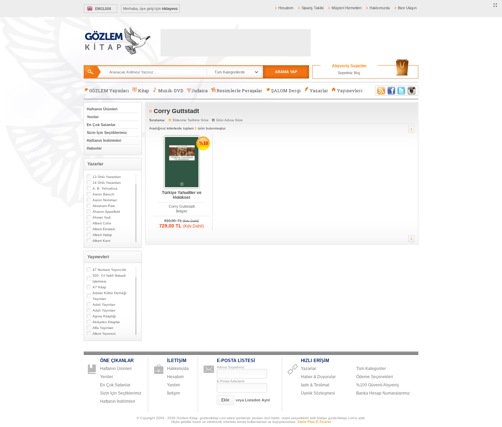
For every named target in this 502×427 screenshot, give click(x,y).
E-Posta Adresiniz (231, 381)
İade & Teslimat (315, 385)
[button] (225, 400)
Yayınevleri (349, 90)
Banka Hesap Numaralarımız (383, 393)
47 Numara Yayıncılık (109, 270)
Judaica (199, 90)
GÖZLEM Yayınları (109, 90)
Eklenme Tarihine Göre (191, 120)
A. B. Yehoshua (105, 188)
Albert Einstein (104, 229)
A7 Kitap (99, 287)
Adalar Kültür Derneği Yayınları (109, 296)
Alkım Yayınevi (104, 333)
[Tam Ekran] (495, 5)
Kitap (143, 90)
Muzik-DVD (170, 90)
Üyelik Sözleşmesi (318, 393)
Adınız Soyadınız (230, 367)
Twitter (401, 90)
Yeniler (93, 117)
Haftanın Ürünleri (102, 109)
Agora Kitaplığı (104, 316)
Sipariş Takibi (312, 8)
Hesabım (285, 8)
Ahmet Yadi (102, 217)
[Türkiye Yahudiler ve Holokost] (181, 162)
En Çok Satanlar (101, 125)
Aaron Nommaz (105, 200)
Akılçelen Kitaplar (106, 322)
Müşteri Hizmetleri (346, 8)
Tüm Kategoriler (371, 368)
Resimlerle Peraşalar (239, 90)
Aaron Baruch (103, 194)
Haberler (94, 148)
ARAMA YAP (286, 72)
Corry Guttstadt (182, 206)
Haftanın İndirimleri (104, 140)
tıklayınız (170, 8)
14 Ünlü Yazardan (107, 182)
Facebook (391, 90)
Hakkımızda (379, 8)
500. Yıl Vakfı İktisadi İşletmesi (109, 278)
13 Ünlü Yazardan (107, 177)
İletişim (181, 211)
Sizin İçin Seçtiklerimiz (107, 132)
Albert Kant (101, 241)
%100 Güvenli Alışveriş (377, 385)
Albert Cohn (102, 223)
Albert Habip (102, 235)
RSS (380, 90)
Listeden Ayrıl (257, 400)
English (100, 8)
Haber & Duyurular (318, 376)
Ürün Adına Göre (229, 120)
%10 (203, 143)
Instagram (412, 90)
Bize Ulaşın (407, 8)
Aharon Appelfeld (106, 212)
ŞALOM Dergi (286, 90)
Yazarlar (319, 90)
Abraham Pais (104, 206)
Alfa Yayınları (103, 328)
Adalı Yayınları (104, 304)
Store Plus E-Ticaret (314, 422)
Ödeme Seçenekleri (374, 376)
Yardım (173, 385)
